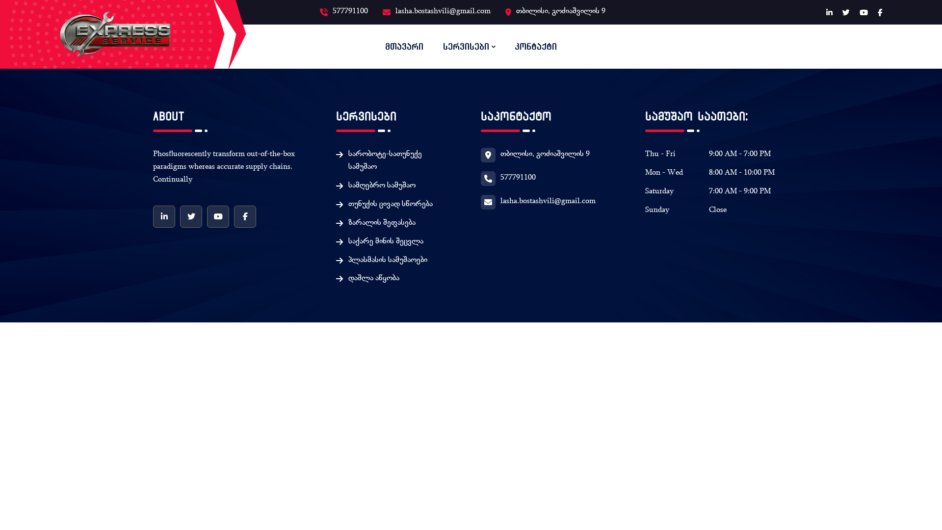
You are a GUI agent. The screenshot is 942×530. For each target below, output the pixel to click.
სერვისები (466, 46)
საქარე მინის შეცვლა (385, 242)
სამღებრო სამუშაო (382, 186)
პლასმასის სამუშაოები (387, 260)
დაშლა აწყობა (373, 278)
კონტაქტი (536, 46)
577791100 (350, 11)
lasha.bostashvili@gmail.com (443, 11)
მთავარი (404, 46)
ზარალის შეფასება (382, 223)
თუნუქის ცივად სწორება (390, 204)
